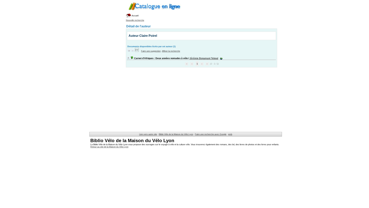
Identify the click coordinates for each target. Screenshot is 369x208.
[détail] (128, 58)
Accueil (134, 15)
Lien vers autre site (148, 134)
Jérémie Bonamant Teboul (203, 58)
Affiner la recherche (171, 51)
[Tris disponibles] (137, 51)
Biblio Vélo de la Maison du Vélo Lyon (176, 134)
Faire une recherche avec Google (210, 134)
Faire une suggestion (151, 51)
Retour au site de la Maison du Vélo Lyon (109, 147)
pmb (230, 134)
